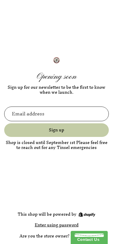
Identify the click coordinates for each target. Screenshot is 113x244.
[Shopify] (87, 214)
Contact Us (87, 239)
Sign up (56, 130)
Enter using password (57, 225)
